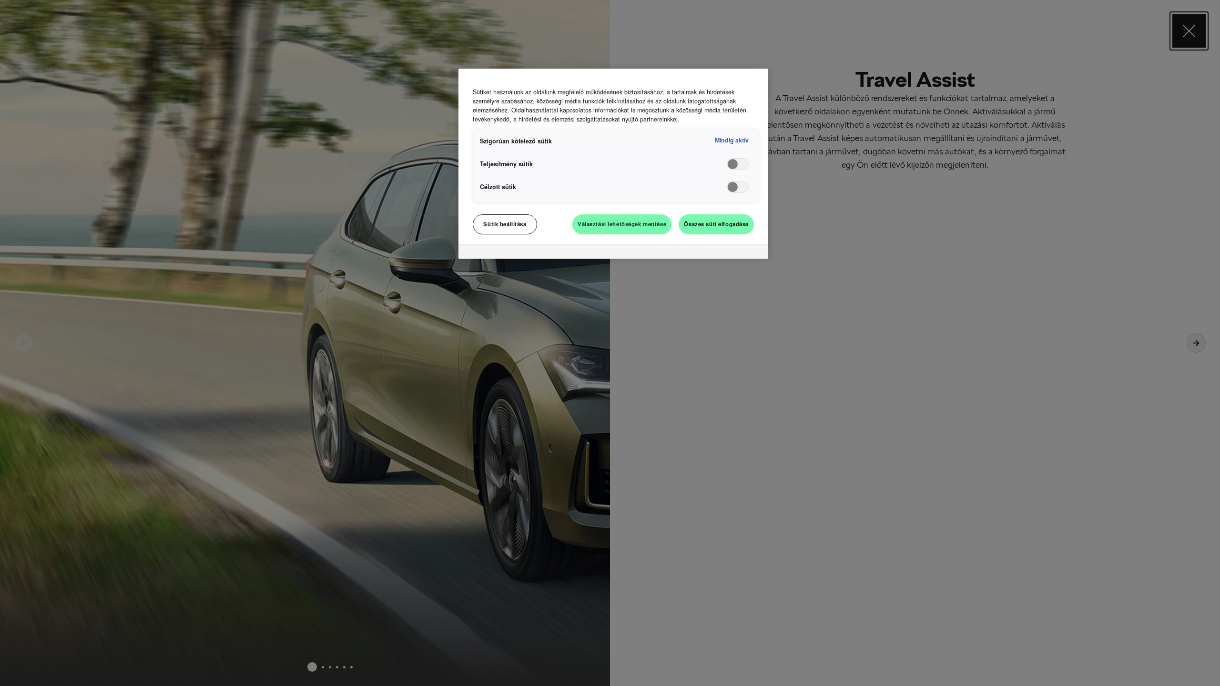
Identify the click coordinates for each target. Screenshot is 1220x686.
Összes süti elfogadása (716, 224)
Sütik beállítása (504, 224)
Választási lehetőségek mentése (622, 224)
